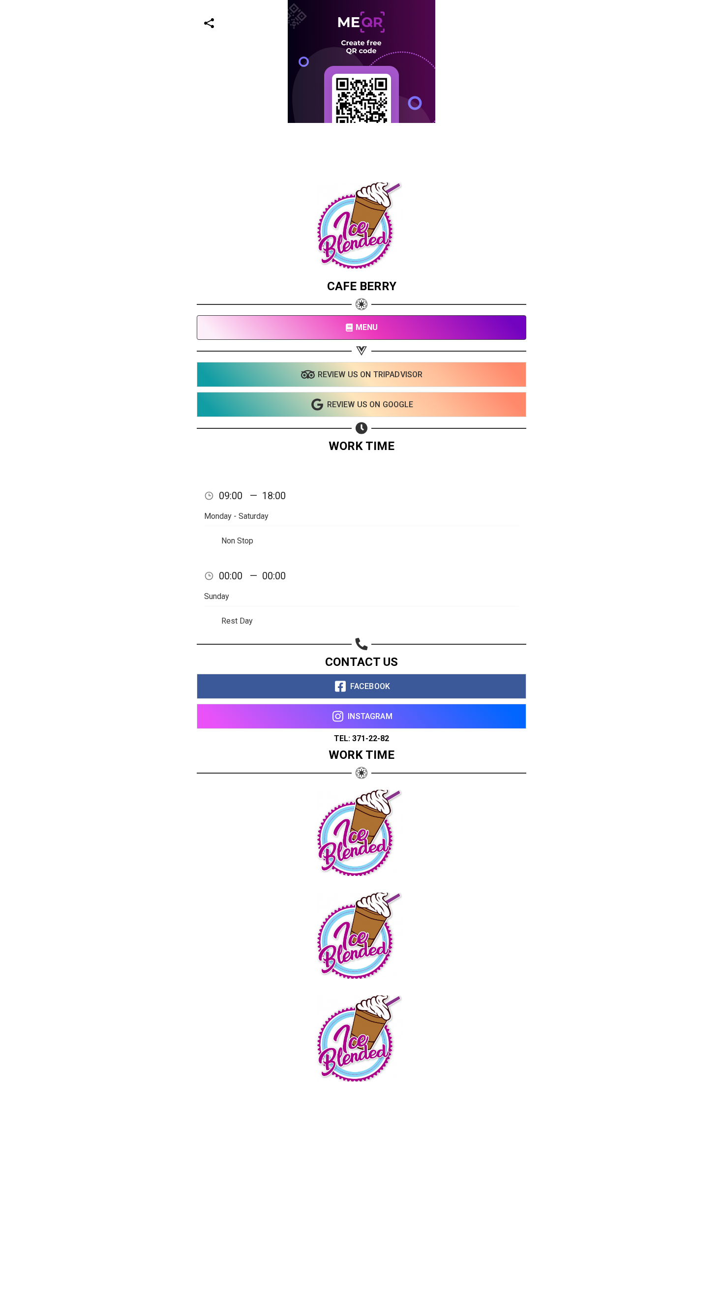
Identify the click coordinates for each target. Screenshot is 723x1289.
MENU (367, 327)
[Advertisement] (295, 192)
